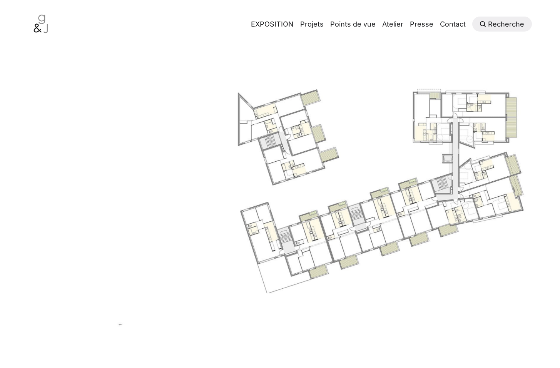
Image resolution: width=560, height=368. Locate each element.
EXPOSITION (272, 24)
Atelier (392, 24)
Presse (421, 24)
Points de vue (353, 24)
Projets (312, 24)
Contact (453, 24)
